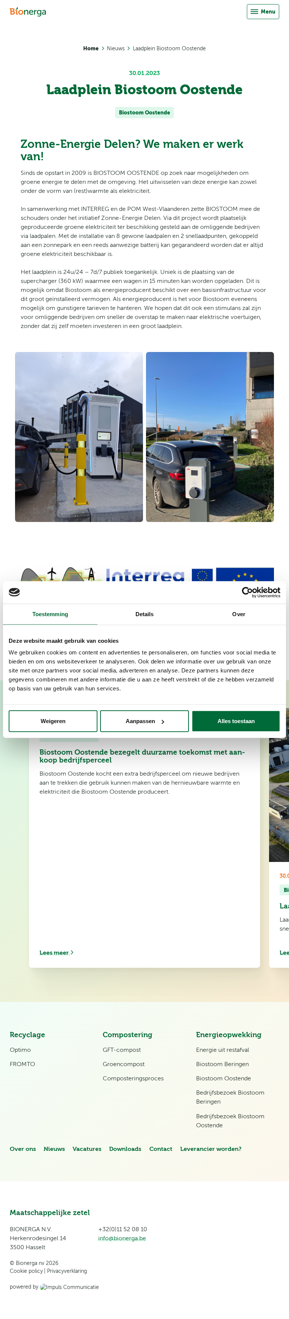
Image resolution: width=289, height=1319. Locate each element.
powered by (25, 1287)
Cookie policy (26, 1271)
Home (91, 48)
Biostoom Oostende (144, 113)
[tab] (145, 1000)
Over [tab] (238, 614)
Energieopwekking (229, 1035)
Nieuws (116, 48)
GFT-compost (122, 1050)
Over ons (23, 1149)
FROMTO (22, 1064)
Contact (160, 1149)
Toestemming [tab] (50, 614)
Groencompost (123, 1064)
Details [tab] (144, 614)
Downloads (125, 1149)
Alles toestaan (236, 721)
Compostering (127, 1035)
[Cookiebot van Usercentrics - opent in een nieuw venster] (247, 592)
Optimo (20, 1050)
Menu (268, 12)
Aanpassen (140, 721)
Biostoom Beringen (222, 1064)
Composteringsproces (133, 1078)
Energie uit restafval (222, 1050)
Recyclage (27, 1035)
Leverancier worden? (211, 1149)
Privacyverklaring (67, 1271)
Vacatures (87, 1149)
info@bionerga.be (122, 1238)
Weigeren (53, 721)
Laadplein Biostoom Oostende (169, 48)
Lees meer (55, 952)
